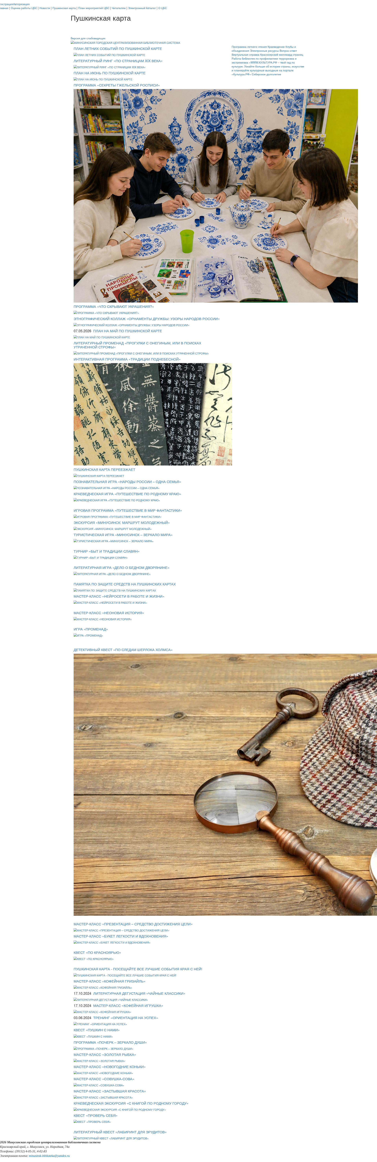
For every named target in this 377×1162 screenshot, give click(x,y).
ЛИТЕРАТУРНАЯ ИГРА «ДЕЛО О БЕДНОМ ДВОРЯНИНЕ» (121, 567)
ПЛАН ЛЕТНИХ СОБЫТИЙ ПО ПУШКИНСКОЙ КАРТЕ (118, 48)
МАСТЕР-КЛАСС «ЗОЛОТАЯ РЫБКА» (105, 1054)
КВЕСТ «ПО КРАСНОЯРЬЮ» (97, 952)
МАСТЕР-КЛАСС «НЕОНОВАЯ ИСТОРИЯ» (109, 612)
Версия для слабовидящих (88, 38)
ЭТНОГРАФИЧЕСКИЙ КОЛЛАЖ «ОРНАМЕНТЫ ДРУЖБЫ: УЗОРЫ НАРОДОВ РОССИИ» (147, 318)
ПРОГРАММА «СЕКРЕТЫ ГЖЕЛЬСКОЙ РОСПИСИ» (117, 84)
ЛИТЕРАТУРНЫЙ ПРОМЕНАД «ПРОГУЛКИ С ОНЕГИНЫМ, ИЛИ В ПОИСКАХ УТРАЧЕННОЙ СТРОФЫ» (137, 344)
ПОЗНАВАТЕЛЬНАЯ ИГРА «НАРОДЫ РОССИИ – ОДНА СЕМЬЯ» (127, 481)
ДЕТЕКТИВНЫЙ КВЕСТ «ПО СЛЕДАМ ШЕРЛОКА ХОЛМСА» (123, 649)
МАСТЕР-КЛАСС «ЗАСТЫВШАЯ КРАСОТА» (110, 1090)
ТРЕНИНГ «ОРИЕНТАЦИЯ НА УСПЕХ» (125, 1017)
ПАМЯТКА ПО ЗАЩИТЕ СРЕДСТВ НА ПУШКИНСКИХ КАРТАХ (125, 583)
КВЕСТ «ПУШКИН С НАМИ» (97, 1029)
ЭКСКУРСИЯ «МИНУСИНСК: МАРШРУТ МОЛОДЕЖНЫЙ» (122, 522)
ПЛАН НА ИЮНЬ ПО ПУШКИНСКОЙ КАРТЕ (109, 72)
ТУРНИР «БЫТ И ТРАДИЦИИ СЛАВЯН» (107, 551)
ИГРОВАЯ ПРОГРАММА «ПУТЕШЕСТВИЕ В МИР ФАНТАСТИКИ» (128, 510)
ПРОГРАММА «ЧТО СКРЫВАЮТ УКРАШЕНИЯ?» (114, 306)
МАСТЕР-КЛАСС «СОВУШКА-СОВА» (104, 1078)
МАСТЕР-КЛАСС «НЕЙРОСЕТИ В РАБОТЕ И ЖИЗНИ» (119, 596)
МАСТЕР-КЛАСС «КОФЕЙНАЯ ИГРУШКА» (128, 1005)
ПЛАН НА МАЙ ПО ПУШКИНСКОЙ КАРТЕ (127, 330)
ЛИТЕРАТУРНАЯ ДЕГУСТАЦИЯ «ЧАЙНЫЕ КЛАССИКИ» (139, 993)
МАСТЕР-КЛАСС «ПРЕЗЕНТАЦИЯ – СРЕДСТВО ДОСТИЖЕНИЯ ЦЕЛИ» (133, 923)
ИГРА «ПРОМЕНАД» (91, 628)
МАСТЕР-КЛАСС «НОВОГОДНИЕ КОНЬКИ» (110, 1066)
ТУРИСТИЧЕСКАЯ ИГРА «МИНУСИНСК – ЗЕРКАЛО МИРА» (123, 534)
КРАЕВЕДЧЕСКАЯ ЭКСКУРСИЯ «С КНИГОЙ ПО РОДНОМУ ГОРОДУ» (131, 1103)
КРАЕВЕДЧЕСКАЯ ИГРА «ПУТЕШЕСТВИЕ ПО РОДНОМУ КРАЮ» (127, 493)
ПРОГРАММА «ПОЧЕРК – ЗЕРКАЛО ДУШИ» (110, 1042)
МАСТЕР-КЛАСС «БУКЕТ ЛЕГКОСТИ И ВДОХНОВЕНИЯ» (121, 935)
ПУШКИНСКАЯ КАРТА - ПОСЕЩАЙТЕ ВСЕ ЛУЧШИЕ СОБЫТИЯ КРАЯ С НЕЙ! (138, 968)
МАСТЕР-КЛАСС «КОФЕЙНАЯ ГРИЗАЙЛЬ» (109, 981)
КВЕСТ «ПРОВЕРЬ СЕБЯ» (96, 1115)
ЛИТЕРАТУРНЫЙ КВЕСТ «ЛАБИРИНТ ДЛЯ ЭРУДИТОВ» (120, 1131)
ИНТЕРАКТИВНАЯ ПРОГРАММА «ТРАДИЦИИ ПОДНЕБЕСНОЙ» (127, 359)
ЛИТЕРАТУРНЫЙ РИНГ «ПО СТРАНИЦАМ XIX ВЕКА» (118, 60)
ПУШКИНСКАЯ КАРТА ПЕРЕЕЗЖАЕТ (104, 469)
